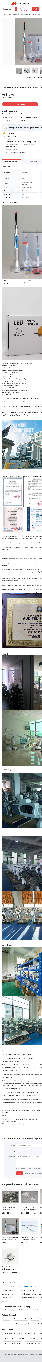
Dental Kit (7, 1319)
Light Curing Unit (9, 1338)
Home (3, 14)
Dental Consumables (27, 1290)
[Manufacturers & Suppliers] (21, 3)
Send (19, 1173)
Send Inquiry (20, 104)
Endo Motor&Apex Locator (29, 1298)
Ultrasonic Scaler (7, 1298)
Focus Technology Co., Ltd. (25, 1354)
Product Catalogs (30, 1286)
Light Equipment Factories (12, 1333)
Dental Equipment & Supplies (28, 14)
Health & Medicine (13, 14)
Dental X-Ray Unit (7, 1294)
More (4, 1347)
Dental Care (35, 1319)
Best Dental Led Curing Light (27, 1338)
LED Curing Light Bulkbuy (34, 1343)
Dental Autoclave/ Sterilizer (29, 1294)
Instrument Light (30, 1333)
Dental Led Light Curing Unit (12, 1343)
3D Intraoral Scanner (8, 1290)
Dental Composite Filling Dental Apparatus (17, 1324)
